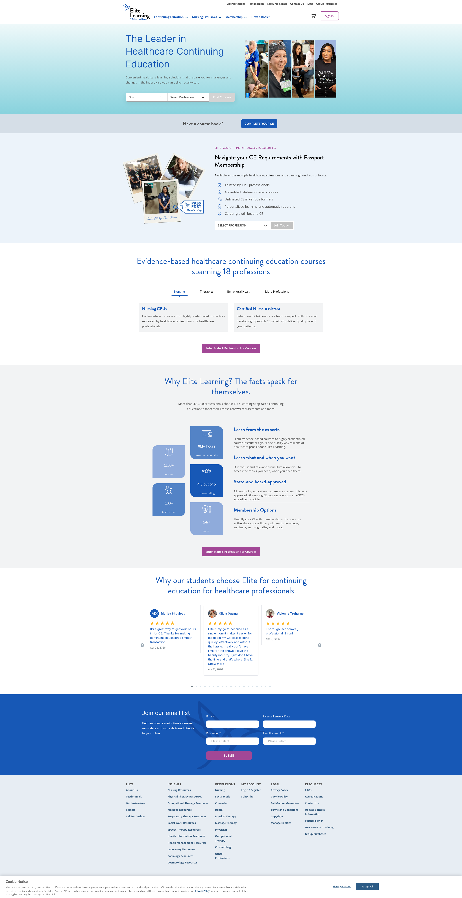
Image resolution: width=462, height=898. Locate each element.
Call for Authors (136, 816)
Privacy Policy (279, 790)
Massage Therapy (226, 823)
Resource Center (277, 3)
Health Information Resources (186, 836)
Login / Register (251, 790)
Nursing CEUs (154, 309)
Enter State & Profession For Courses (231, 348)
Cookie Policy (279, 796)
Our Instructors (135, 803)
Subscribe (247, 796)
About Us (132, 790)
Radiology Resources (180, 856)
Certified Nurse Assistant (258, 309)
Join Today (281, 225)
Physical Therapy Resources (185, 796)
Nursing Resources (179, 790)
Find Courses (222, 97)
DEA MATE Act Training (319, 827)
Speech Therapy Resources (184, 829)
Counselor (221, 803)
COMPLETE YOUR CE (259, 123)
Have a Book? (260, 17)
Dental (219, 809)
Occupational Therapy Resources (188, 803)
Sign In (329, 16)
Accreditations (236, 3)
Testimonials (256, 3)
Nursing (220, 790)
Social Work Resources (182, 823)
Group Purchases (326, 3)
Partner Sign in (314, 820)
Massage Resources (180, 809)
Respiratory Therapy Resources (187, 816)
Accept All (367, 886)
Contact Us (297, 3)
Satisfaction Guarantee (285, 803)
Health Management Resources (187, 842)
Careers (130, 809)
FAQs (310, 3)
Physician (221, 829)
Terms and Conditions (284, 809)
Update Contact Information (315, 812)
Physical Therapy (225, 816)
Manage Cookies (281, 823)
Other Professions (222, 856)
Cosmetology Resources (182, 862)
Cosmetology (223, 847)
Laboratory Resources (181, 849)
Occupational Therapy (223, 838)
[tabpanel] (231, 319)
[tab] (179, 292)
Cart (313, 15)
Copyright (277, 816)
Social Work (222, 796)
